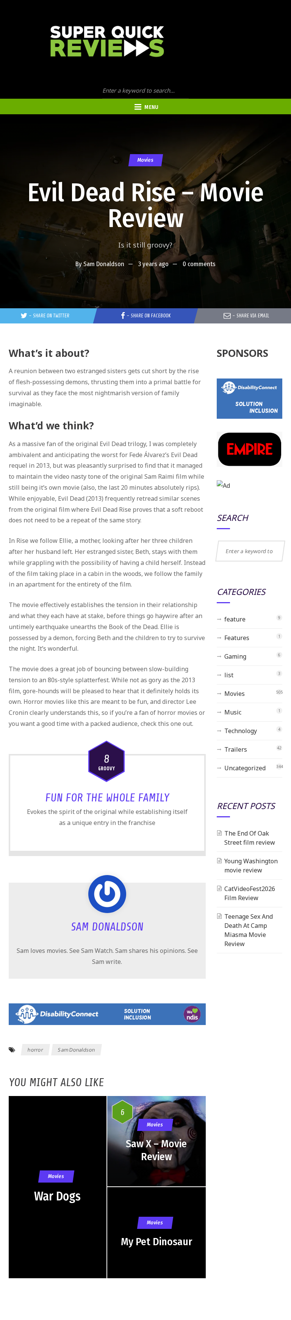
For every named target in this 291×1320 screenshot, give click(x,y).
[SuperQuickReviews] (107, 41)
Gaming (235, 656)
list (228, 675)
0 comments (199, 264)
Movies (145, 160)
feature (235, 619)
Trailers (235, 749)
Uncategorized (245, 768)
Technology (240, 731)
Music (232, 712)
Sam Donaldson (103, 264)
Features (236, 638)
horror (35, 1049)
